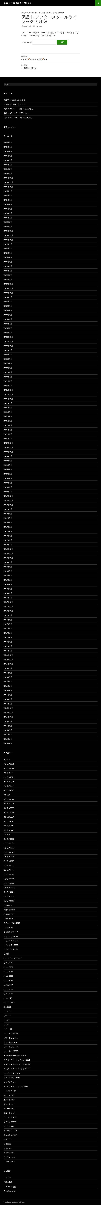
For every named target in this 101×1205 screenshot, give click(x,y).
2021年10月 (8, 399)
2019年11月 (8, 500)
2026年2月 (8, 169)
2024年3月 (8, 271)
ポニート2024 (9, 1104)
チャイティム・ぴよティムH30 (16, 1086)
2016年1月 (8, 704)
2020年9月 (8, 456)
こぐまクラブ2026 (11, 949)
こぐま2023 (8, 927)
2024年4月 (8, 266)
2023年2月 (8, 328)
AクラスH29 (8, 786)
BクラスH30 (8, 830)
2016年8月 (8, 673)
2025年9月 (8, 191)
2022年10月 (8, 346)
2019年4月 (8, 531)
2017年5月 (8, 633)
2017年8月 (8, 620)
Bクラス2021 (9, 804)
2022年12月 (8, 337)
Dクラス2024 (9, 892)
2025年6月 (8, 204)
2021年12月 (8, 390)
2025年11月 (8, 182)
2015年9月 (8, 721)
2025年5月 (8, 209)
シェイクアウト (10, 1082)
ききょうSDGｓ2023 (12, 923)
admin (40, 26)
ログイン (7, 1178)
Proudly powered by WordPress (14, 1202)
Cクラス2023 (9, 852)
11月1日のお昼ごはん (29, 66)
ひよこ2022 (8, 976)
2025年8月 (8, 195)
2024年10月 (8, 240)
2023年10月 (8, 293)
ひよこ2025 (8, 989)
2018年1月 (8, 597)
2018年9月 (8, 562)
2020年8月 (8, 461)
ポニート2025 (9, 1108)
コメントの (10, 1186)
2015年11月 (8, 712)
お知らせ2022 (9, 918)
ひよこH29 (8, 998)
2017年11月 (8, 606)
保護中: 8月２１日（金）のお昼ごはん (18, 109)
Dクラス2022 (9, 883)
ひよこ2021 (8, 971)
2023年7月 (8, 306)
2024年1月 (8, 279)
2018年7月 (8, 571)
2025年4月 (8, 213)
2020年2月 (8, 487)
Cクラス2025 (9, 861)
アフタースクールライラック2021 (52, 13)
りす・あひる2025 (11, 1051)
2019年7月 (8, 518)
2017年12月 (8, 602)
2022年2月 (8, 381)
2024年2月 (8, 275)
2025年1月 (8, 226)
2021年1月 (8, 438)
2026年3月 (8, 164)
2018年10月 (8, 558)
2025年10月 (8, 187)
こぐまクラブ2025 (11, 945)
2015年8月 (8, 726)
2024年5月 (8, 262)
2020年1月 (8, 491)
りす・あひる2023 (11, 1042)
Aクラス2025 (9, 781)
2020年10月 (8, 452)
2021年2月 (8, 434)
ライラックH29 (10, 1126)
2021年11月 (8, 394)
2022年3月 (8, 377)
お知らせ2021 (9, 914)
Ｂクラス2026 (9, 1157)
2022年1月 (8, 385)
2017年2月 (8, 646)
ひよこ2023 (8, 980)
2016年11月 (8, 659)
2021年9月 (8, 403)
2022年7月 (8, 359)
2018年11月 (8, 553)
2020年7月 (8, 465)
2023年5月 (8, 315)
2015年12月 (8, 708)
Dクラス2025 (9, 896)
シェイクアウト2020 (12, 1073)
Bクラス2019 (9, 799)
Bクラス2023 (9, 812)
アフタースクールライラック (31, 13)
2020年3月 (8, 483)
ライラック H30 (10, 1131)
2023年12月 (8, 284)
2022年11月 (8, 341)
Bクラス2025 (9, 821)
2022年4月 (8, 372)
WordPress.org (9, 1191)
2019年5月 (8, 527)
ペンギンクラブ (10, 1091)
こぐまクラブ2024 (11, 941)
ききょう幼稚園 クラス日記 (17, 3)
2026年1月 (8, 173)
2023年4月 (8, 319)
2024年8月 (8, 248)
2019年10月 (8, 505)
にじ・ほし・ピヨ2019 (12, 958)
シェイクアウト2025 (12, 1077)
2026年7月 (8, 147)
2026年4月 (8, 160)
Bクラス (7, 795)
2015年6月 (8, 734)
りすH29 (7, 1020)
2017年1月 (8, 651)
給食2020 (7, 1139)
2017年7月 (8, 624)
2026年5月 (8, 156)
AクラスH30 (8, 790)
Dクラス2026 (9, 901)
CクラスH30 (8, 870)
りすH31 (7, 1024)
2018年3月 (8, 589)
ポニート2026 (9, 1113)
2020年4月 (8, 478)
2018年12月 (8, 549)
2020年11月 (8, 447)
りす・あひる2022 (11, 1038)
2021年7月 (8, 412)
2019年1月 (8, 544)
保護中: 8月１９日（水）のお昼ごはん (18, 117)
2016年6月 (8, 681)
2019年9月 (8, 509)
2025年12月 (8, 178)
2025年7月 (8, 200)
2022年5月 (8, 368)
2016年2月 (8, 699)
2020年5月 (8, 474)
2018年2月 (8, 593)
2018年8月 (8, 567)
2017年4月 (8, 637)
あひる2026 (8, 905)
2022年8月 (8, 354)
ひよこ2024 (8, 985)
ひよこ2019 (8, 963)
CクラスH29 (8, 865)
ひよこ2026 (8, 994)
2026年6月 (8, 151)
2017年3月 (8, 642)
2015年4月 (8, 743)
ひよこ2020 (8, 967)
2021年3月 (8, 430)
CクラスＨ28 (9, 874)
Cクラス (7, 834)
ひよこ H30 (9, 1002)
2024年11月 (8, 235)
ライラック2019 (10, 1117)
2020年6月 (8, 469)
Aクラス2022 (9, 768)
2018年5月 (8, 580)
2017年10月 (8, 611)
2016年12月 (8, 655)
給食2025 (7, 1144)
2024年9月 (8, 244)
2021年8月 (8, 407)
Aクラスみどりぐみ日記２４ (34, 57)
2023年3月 (8, 324)
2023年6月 (8, 310)
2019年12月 (8, 496)
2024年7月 (8, 253)
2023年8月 (8, 301)
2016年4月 (8, 690)
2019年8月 (8, 514)
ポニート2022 (9, 1095)
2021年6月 (8, 416)
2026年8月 (8, 142)
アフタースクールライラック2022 (17, 1064)
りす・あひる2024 (11, 1047)
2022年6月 (8, 363)
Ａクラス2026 (9, 1153)
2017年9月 (8, 615)
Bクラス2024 (9, 817)
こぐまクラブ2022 (11, 936)
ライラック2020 (10, 1122)
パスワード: (26, 42)
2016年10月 (8, 664)
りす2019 (7, 1011)
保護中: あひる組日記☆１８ (14, 104)
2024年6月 (8, 257)
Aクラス (7, 759)
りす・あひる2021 (11, 1033)
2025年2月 (8, 222)
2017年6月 (8, 628)
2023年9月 (8, 297)
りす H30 (8, 1029)
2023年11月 (8, 288)
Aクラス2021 (9, 764)
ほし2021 (7, 1007)
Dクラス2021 (9, 879)
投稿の (8, 1182)
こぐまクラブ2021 (11, 932)
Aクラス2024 (9, 777)
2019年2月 (8, 540)
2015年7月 (8, 730)
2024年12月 (8, 231)
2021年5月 (8, 421)
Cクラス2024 (9, 857)
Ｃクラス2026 (9, 1161)
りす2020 (7, 1016)
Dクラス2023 (9, 888)
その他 (6, 954)
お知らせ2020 (9, 910)
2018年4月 (8, 584)
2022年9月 (8, 350)
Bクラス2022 (9, 808)
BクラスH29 (8, 826)
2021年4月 (8, 425)
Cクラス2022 (9, 848)
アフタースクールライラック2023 (17, 1069)
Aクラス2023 (9, 773)
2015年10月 (8, 717)
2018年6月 (8, 575)
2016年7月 (8, 677)
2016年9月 (8, 668)
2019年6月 (8, 522)
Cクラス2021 (9, 843)
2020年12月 (8, 443)
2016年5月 (8, 686)
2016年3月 (8, 695)
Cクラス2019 (9, 839)
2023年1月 (8, 332)
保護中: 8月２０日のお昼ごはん (16, 113)
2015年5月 (8, 739)
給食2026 (7, 1148)
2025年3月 (8, 218)
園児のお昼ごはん (10, 1135)
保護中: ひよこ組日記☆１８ (14, 100)
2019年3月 (8, 536)
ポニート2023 (9, 1100)
